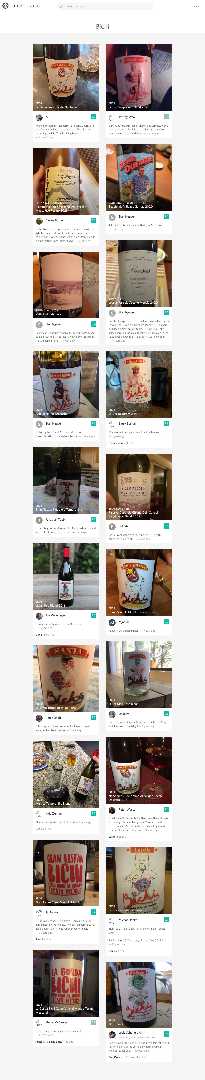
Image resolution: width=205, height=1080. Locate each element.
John (122, 443)
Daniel (39, 634)
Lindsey (124, 714)
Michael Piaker (129, 920)
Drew (117, 1057)
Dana (112, 443)
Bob (111, 1057)
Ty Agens (52, 912)
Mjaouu (124, 622)
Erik (111, 950)
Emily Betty (55, 1041)
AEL (48, 117)
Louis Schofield (128, 1032)
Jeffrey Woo (127, 117)
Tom (38, 939)
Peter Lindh (53, 718)
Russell (40, 1041)
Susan (112, 836)
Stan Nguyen (54, 324)
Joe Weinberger (56, 615)
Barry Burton (127, 423)
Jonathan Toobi (56, 519)
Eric (38, 828)
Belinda (124, 526)
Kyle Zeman (54, 813)
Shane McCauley (57, 1022)
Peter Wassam (128, 809)
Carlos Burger (55, 220)
